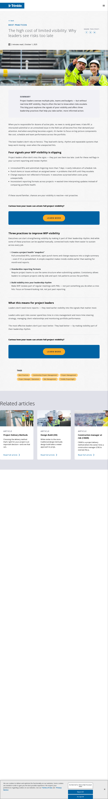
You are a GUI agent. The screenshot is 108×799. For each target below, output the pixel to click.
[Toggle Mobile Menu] (104, 5)
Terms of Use (47, 788)
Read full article (10, 455)
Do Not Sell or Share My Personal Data (80, 785)
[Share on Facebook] (86, 32)
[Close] (104, 789)
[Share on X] (90, 32)
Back (12, 21)
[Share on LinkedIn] (94, 32)
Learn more (54, 218)
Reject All (80, 792)
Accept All (80, 797)
